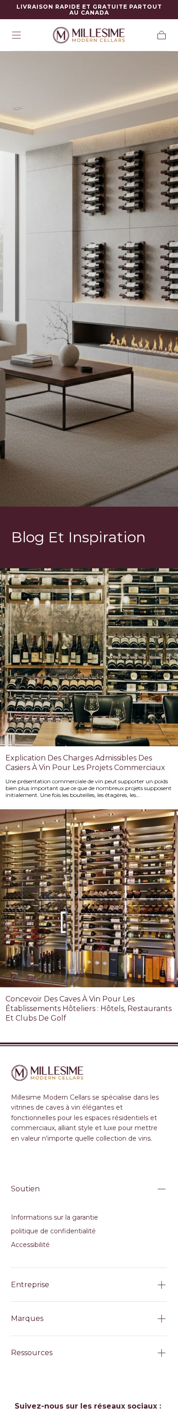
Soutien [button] (25, 1188)
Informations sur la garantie (54, 1217)
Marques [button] (27, 1318)
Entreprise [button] (30, 1284)
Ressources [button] (31, 1352)
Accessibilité (30, 1245)
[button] (16, 35)
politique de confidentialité (53, 1231)
